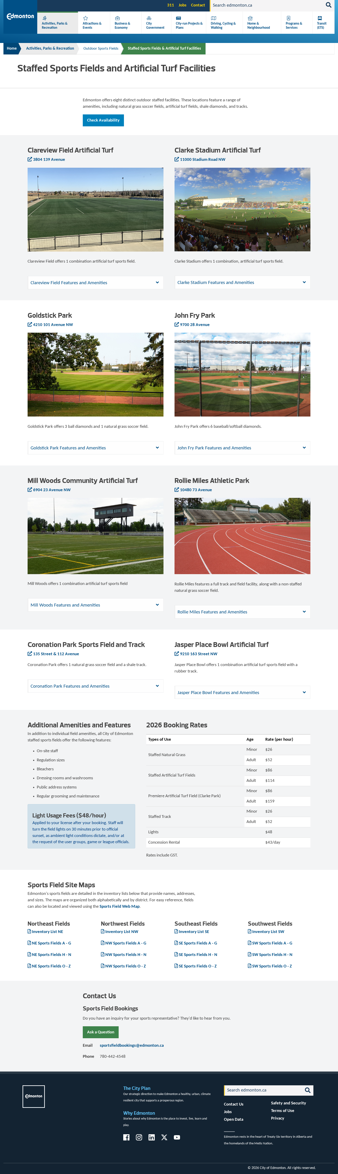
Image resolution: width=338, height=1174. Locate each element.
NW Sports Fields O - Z (125, 966)
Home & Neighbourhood (258, 26)
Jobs (182, 5)
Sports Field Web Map (120, 907)
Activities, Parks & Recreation (55, 26)
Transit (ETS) (322, 26)
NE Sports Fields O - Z (51, 966)
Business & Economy (122, 26)
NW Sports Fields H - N (125, 955)
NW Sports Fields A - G (125, 943)
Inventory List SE (194, 932)
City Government (155, 26)
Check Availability (103, 120)
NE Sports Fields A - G (51, 943)
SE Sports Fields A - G (198, 943)
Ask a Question (100, 1032)
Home (12, 49)
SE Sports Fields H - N (198, 955)
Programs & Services (294, 26)
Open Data (233, 1119)
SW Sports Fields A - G (272, 943)
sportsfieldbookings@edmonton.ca (132, 1046)
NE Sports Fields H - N (51, 955)
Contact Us (233, 1104)
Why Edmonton (139, 1113)
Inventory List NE (47, 932)
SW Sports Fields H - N (272, 955)
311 (170, 5)
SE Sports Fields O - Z (198, 966)
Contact (198, 5)
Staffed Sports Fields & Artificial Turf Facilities (164, 49)
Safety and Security (288, 1103)
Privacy (277, 1118)
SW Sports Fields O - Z (272, 966)
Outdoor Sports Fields (100, 49)
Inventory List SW (268, 932)
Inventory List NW (121, 932)
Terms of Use (282, 1111)
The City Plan (136, 1088)
